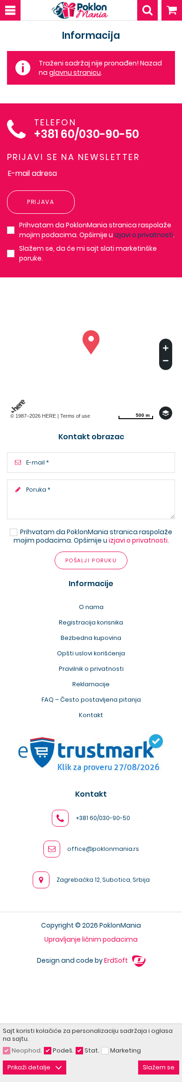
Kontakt (91, 715)
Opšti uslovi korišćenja (91, 653)
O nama (91, 607)
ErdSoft (116, 960)
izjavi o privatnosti (143, 235)
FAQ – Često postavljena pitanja (91, 699)
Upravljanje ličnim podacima (91, 939)
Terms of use (75, 416)
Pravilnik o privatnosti (91, 668)
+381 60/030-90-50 (86, 134)
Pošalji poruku (91, 560)
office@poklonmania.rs (103, 849)
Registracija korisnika (91, 622)
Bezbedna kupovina (91, 637)
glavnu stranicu (75, 72)
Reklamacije (91, 684)
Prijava (41, 202)
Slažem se (159, 1067)
